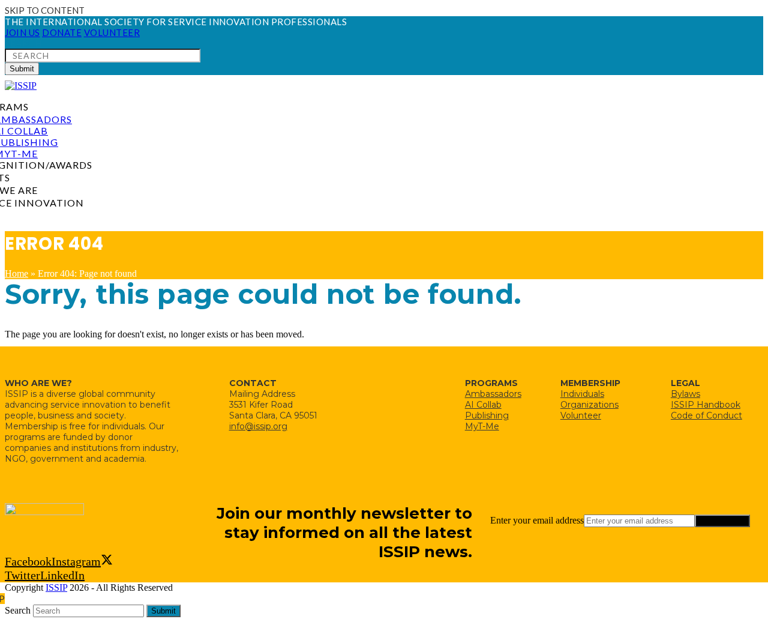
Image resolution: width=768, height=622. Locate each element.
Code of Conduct (706, 415)
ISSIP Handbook (705, 404)
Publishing (487, 415)
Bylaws (685, 393)
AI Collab (483, 404)
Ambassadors (493, 393)
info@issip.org (258, 426)
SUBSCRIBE (722, 520)
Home (16, 273)
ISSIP (56, 587)
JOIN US (22, 32)
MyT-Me (482, 426)
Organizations (589, 404)
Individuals (582, 393)
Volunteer (580, 415)
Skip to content (45, 10)
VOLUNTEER (112, 32)
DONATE (62, 32)
